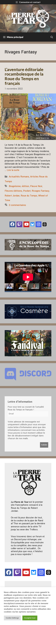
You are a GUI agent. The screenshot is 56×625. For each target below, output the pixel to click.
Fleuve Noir (36, 186)
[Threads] (44, 224)
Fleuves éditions (13, 191)
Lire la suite (13, 170)
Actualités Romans (19, 176)
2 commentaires (17, 205)
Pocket (27, 191)
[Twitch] (19, 224)
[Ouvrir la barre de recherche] (51, 37)
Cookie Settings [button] (12, 618)
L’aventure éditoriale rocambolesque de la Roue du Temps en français (24, 76)
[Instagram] (38, 224)
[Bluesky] (32, 224)
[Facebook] (12, 224)
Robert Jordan (12, 195)
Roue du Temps (29, 195)
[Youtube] (26, 224)
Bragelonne (15, 186)
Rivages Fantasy (40, 191)
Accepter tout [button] (29, 618)
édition (25, 186)
